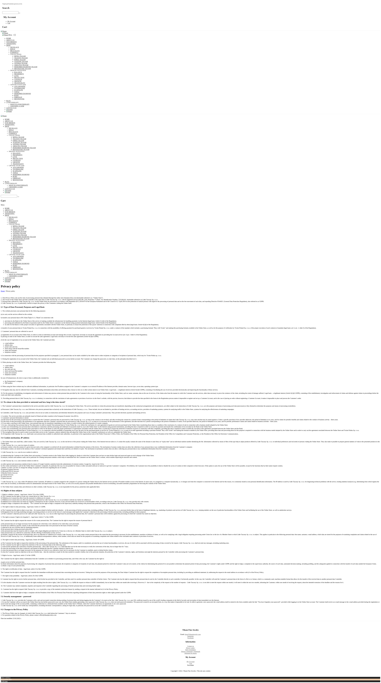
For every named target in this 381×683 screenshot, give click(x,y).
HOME (7, 119)
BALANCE (16, 153)
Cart (8, 23)
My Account (11, 21)
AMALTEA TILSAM (20, 146)
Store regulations (190, 650)
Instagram (190, 636)
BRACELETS (13, 132)
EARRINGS (13, 133)
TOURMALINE (18, 169)
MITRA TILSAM (18, 137)
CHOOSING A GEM (16, 187)
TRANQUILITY (18, 164)
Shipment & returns (190, 653)
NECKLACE (13, 128)
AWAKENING (10, 124)
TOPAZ (15, 173)
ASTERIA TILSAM (19, 144)
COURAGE (17, 160)
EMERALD (17, 178)
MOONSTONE (18, 180)
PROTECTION (18, 158)
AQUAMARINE (18, 167)
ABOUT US (9, 121)
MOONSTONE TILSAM (21, 149)
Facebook (190, 638)
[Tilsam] (4, 31)
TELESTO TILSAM (19, 139)
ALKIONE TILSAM (19, 142)
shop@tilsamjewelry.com (193, 634)
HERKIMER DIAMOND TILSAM (24, 148)
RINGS (11, 130)
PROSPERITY (17, 155)
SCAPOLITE (17, 171)
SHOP (7, 126)
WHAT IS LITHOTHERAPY (18, 185)
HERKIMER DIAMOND (21, 174)
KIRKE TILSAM (18, 141)
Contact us (190, 646)
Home (3, 291)
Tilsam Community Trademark (190, 651)
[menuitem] (8, 38)
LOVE (15, 157)
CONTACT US (10, 189)
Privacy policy (190, 648)
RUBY (15, 176)
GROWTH (16, 162)
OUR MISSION (10, 123)
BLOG (7, 182)
